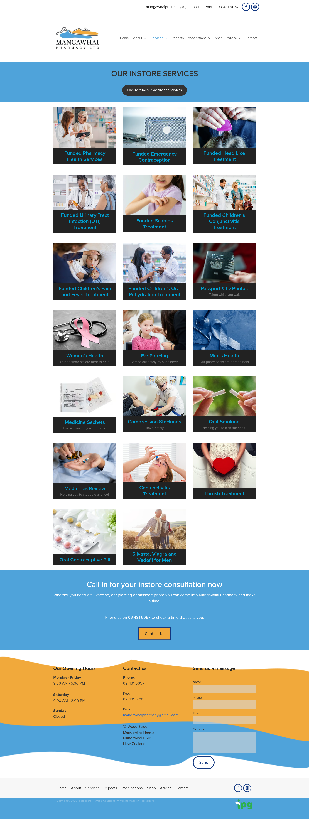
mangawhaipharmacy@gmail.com (173, 6)
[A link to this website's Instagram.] (255, 7)
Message (199, 729)
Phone (197, 697)
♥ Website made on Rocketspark (135, 801)
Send (203, 762)
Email (196, 713)
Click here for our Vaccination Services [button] (154, 90)
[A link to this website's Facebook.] (246, 7)
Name (197, 681)
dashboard (85, 801)
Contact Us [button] (154, 633)
